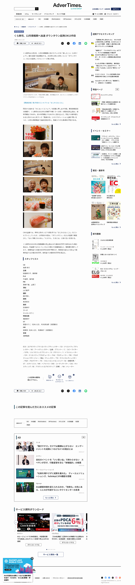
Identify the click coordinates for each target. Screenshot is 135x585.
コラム (27, 14)
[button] (62, 43)
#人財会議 (87, 19)
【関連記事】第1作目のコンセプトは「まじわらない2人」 (43, 102)
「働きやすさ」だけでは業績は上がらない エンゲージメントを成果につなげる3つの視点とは (59, 447)
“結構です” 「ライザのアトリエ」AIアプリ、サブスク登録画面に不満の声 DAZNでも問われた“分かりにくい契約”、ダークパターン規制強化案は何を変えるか (108, 54)
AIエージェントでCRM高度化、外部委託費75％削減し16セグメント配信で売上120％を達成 (33, 538)
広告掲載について (97, 9)
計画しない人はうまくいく (108, 254)
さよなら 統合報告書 (106, 240)
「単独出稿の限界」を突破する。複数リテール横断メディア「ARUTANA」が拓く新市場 (110, 111)
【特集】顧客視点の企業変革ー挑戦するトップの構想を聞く (110, 103)
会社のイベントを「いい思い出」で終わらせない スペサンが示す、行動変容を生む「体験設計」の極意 (59, 461)
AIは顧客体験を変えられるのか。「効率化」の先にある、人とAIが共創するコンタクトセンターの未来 (59, 488)
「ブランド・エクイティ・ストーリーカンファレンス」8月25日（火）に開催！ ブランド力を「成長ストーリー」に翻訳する (110, 139)
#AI (40, 19)
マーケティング (36, 14)
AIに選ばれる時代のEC (111, 197)
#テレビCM (78, 19)
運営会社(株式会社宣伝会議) (75, 578)
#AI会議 (46, 19)
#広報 (94, 19)
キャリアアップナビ (107, 95)
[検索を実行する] (36, 8)
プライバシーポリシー (59, 578)
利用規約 (37, 578)
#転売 (101, 19)
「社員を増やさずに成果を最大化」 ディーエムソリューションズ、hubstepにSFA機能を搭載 (60, 475)
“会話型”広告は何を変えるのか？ (96, 197)
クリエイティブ (49, 14)
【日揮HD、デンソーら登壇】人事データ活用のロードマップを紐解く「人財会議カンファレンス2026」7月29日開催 (111, 157)
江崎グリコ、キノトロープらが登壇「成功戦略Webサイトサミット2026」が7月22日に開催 (111, 148)
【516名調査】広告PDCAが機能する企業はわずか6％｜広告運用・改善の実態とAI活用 (68, 537)
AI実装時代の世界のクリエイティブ (98, 223)
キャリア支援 (61, 14)
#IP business (67, 19)
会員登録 (107, 9)
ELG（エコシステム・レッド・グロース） (109, 270)
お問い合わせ (46, 578)
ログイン (116, 9)
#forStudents (56, 19)
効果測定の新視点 (112, 222)
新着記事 (19, 14)
